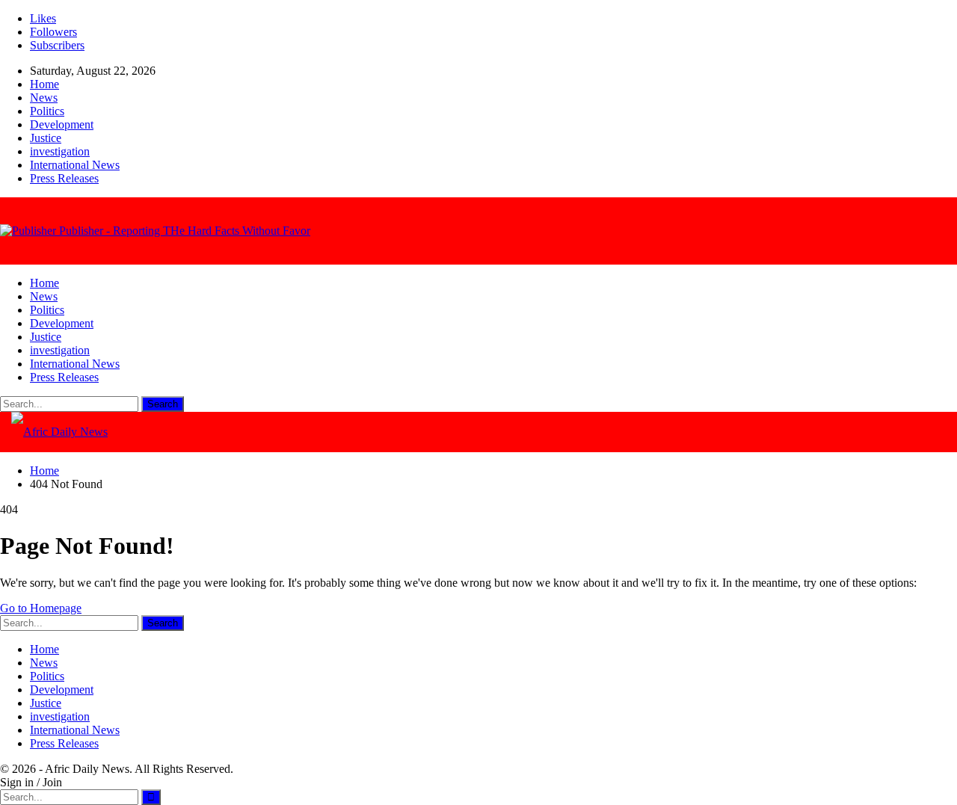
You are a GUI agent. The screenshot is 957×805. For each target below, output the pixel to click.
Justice (45, 138)
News (44, 97)
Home (44, 84)
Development (61, 124)
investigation (60, 151)
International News (75, 164)
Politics (47, 111)
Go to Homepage (40, 608)
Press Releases (64, 178)
